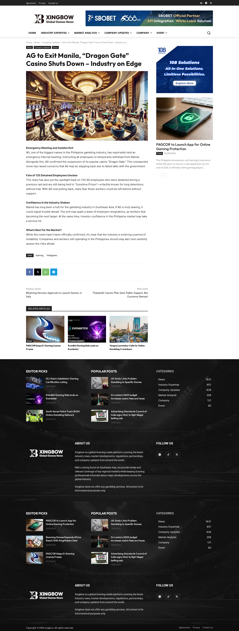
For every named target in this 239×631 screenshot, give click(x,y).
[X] (211, 3)
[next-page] (164, 175)
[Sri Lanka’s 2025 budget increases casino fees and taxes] (99, 399)
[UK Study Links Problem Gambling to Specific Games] (99, 383)
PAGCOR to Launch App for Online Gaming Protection (183, 146)
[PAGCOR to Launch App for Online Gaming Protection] (184, 118)
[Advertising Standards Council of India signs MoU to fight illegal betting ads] (99, 416)
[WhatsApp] (45, 272)
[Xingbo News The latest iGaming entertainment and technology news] (46, 453)
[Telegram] (206, 3)
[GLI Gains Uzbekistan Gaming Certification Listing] (34, 383)
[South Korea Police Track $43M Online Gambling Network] (34, 416)
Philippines (52, 255)
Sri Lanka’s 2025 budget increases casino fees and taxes (128, 539)
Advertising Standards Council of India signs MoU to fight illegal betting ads (129, 415)
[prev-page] (158, 175)
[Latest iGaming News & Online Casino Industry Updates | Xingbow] (54, 19)
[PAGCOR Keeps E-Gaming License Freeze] (45, 329)
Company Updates (51, 42)
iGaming (39, 255)
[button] (209, 33)
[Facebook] (29, 272)
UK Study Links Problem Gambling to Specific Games (126, 522)
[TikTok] (168, 454)
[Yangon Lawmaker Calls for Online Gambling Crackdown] (129, 329)
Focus (55, 47)
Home (29, 42)
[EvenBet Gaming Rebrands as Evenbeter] (87, 329)
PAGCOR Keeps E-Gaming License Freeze (60, 555)
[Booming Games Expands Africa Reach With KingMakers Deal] (34, 541)
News (37, 42)
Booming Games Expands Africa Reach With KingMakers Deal (63, 539)
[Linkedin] (201, 3)
